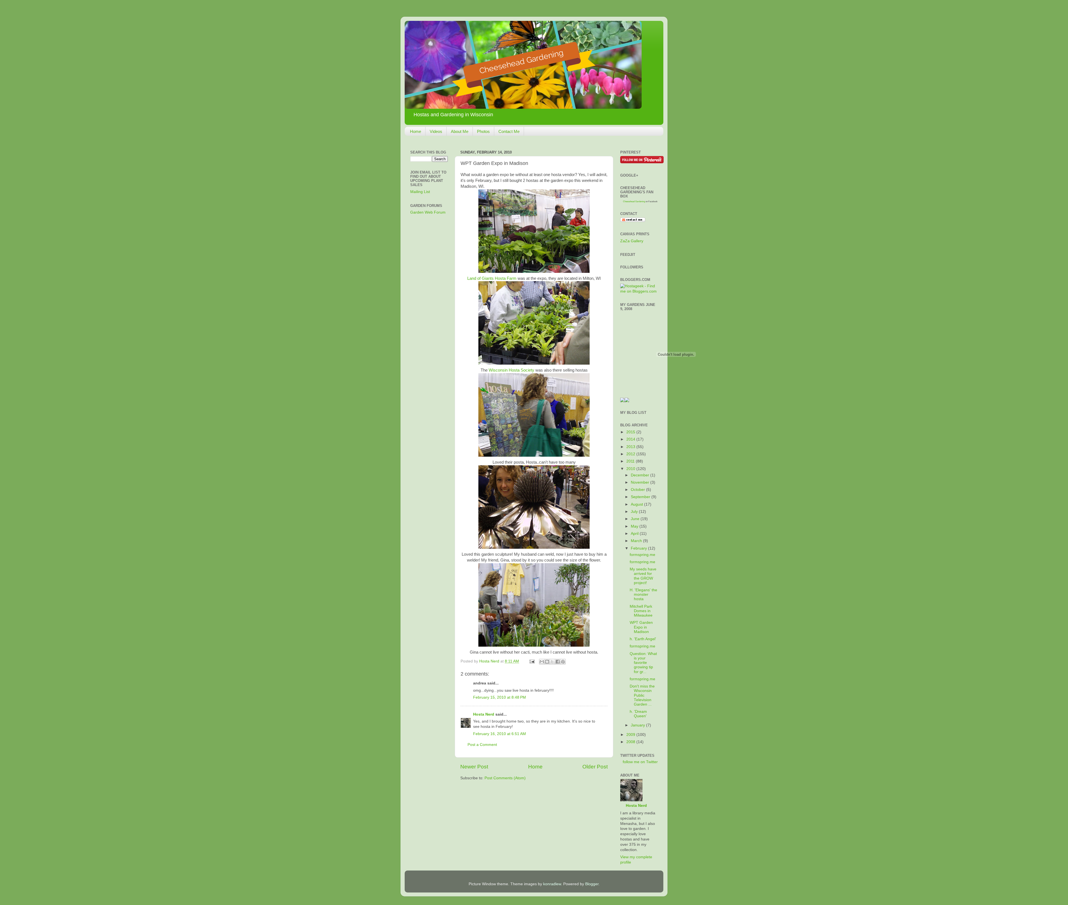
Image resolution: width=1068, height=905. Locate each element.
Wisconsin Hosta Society (511, 370)
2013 (631, 447)
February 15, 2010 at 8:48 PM (499, 697)
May (635, 526)
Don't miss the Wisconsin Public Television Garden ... (642, 695)
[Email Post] (532, 661)
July (635, 512)
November (640, 482)
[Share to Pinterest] (563, 661)
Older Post (595, 767)
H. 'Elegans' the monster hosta (643, 594)
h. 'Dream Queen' (638, 713)
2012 (631, 454)
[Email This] (542, 661)
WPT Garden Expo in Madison (641, 627)
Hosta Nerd (483, 714)
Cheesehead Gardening (634, 201)
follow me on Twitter (640, 762)
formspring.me (642, 555)
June (636, 519)
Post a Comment (482, 745)
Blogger (592, 884)
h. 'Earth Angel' (643, 639)
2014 (631, 439)
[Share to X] (552, 661)
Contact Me (509, 131)
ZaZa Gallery (631, 241)
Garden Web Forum (428, 212)
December (640, 475)
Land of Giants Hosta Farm (491, 278)
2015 (631, 432)
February (639, 548)
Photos (483, 131)
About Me (459, 131)
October (638, 490)
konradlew (552, 884)
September (641, 497)
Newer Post (474, 767)
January (638, 725)
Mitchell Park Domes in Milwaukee (641, 610)
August (637, 504)
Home (415, 131)
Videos (436, 131)
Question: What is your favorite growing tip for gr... (643, 663)
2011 (631, 461)
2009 (631, 735)
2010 (631, 469)
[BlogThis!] (547, 661)
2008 (631, 742)
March (637, 541)
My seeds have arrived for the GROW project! (643, 576)
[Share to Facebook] (557, 661)
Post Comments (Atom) (505, 778)
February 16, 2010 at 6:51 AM (499, 734)
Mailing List (420, 192)
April (635, 533)
